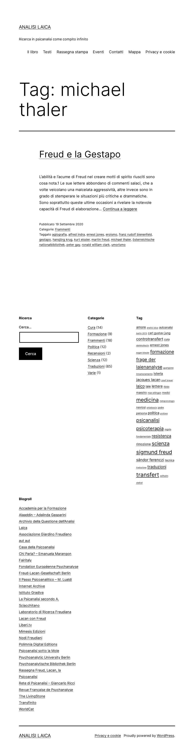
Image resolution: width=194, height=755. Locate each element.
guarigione (168, 368)
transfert (147, 474)
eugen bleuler (142, 352)
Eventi (98, 52)
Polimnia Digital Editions (38, 644)
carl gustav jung (159, 333)
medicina (147, 400)
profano (164, 413)
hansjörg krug (62, 239)
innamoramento (144, 373)
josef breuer (167, 380)
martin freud (100, 239)
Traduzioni (96, 366)
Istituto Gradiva (31, 593)
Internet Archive (32, 586)
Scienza (94, 360)
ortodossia (152, 407)
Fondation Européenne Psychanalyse (48, 567)
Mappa (134, 52)
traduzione (141, 467)
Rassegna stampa (72, 52)
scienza (161, 443)
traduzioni (156, 466)
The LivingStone (32, 696)
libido (166, 386)
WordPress (165, 736)
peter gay (73, 244)
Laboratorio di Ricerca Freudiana (45, 612)
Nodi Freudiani (30, 638)
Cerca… (25, 327)
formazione (162, 351)
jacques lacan (148, 379)
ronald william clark (96, 244)
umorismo (118, 244)
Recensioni (96, 353)
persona (141, 413)
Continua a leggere (120, 209)
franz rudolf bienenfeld (135, 234)
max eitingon (154, 392)
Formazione (97, 334)
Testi (47, 52)
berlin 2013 (141, 333)
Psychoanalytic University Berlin (44, 657)
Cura (91, 327)
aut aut (24, 541)
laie (148, 386)
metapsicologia (167, 401)
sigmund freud (154, 452)
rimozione (143, 444)
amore (141, 327)
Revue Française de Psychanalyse (46, 690)
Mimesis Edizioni (32, 631)
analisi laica (152, 327)
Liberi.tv (25, 625)
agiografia (59, 234)
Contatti (116, 52)
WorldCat (26, 709)
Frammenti (62, 229)
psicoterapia (150, 428)
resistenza (161, 435)
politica (153, 413)
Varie (92, 373)
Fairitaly (25, 560)
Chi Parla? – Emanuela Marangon (45, 554)
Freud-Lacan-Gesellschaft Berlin (45, 573)
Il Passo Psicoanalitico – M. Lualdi (45, 579)
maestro (141, 392)
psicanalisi (148, 420)
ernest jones (95, 234)
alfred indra (76, 234)
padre (161, 407)
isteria (158, 374)
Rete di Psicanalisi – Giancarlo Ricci (47, 683)
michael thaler (121, 239)
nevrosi (141, 407)
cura (167, 339)
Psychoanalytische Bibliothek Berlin (47, 664)
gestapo (45, 239)
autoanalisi (166, 327)
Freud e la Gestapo (80, 154)
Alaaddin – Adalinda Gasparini (42, 515)
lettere (157, 386)
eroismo (111, 234)
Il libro (32, 52)
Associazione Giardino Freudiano (45, 534)
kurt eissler (82, 239)
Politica (93, 347)
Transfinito (27, 703)
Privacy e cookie (160, 52)
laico (140, 386)
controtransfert (149, 339)
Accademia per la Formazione (42, 508)
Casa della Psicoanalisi (37, 547)
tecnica (169, 460)
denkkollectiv (142, 345)
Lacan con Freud (32, 618)
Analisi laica (35, 27)
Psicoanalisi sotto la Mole (39, 651)
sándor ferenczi (150, 460)
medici (166, 392)
